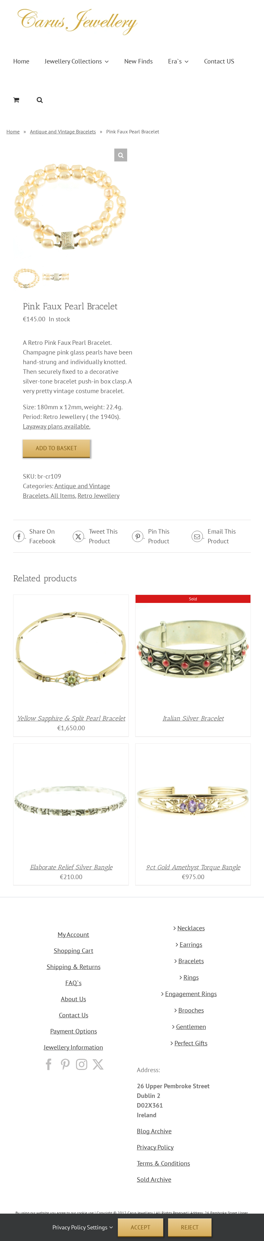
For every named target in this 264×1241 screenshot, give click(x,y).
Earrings (191, 944)
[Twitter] (98, 1064)
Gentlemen (191, 1027)
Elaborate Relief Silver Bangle (71, 867)
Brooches (191, 1010)
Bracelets (191, 961)
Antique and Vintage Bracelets (63, 131)
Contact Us (73, 1015)
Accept (140, 1227)
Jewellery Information (73, 1047)
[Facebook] (48, 1064)
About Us (73, 999)
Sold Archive (154, 1179)
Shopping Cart (73, 950)
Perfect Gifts (190, 1043)
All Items (63, 495)
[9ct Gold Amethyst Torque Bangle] (193, 748)
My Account (73, 934)
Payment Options (73, 1031)
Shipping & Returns (73, 967)
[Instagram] (81, 1064)
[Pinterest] (65, 1064)
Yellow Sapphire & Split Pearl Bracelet (71, 718)
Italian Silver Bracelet (193, 718)
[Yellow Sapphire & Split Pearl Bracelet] (71, 600)
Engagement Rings (191, 994)
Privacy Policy (155, 1147)
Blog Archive (154, 1131)
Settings (98, 1227)
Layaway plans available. (56, 426)
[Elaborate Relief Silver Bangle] (71, 748)
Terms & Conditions (163, 1163)
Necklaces (191, 928)
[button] (40, 100)
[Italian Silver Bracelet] (193, 600)
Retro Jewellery (98, 495)
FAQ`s (73, 983)
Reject (190, 1227)
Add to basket (56, 448)
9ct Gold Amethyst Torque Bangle (193, 867)
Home (13, 131)
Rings (191, 977)
